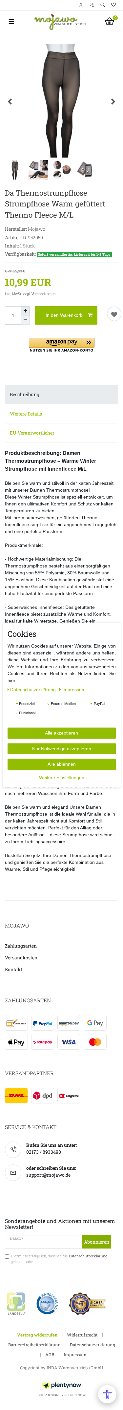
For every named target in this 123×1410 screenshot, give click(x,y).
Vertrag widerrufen (37, 1335)
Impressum (75, 1354)
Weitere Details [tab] (26, 414)
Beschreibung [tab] (24, 394)
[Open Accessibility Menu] (107, 1394)
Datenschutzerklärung (92, 1345)
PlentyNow (75, 1395)
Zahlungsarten (21, 946)
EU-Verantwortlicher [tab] (32, 433)
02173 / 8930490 (43, 1152)
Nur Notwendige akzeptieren (61, 748)
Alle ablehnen (62, 764)
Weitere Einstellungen (61, 777)
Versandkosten (43, 294)
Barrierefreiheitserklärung (34, 1345)
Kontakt (13, 969)
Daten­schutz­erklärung (33, 689)
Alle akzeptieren (61, 733)
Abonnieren (96, 1242)
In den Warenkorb (64, 315)
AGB (49, 1354)
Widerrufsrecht (82, 1335)
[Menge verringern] (25, 320)
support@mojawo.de (48, 1175)
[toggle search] (103, 5)
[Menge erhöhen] (25, 310)
